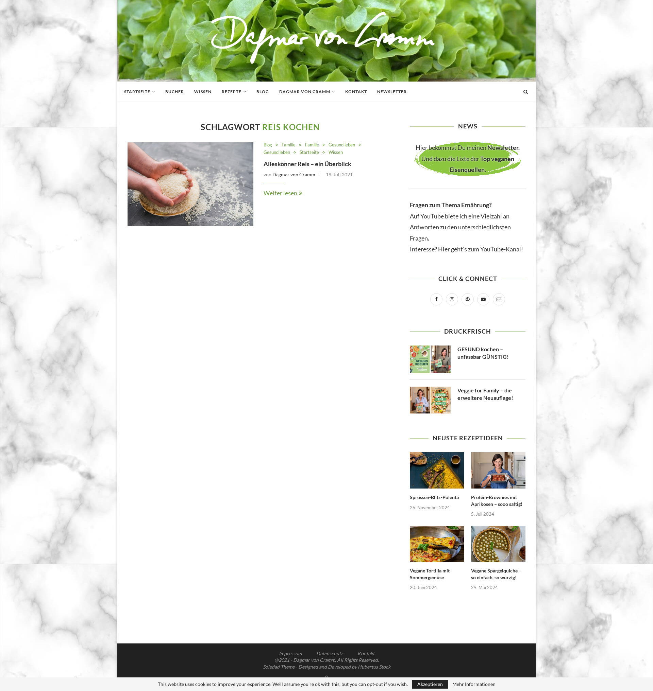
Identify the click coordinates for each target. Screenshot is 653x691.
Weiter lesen (280, 193)
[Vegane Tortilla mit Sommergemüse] (437, 544)
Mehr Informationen (474, 684)
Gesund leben (342, 144)
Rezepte (231, 91)
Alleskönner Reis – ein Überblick (307, 163)
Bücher (174, 91)
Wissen (203, 91)
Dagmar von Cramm (304, 91)
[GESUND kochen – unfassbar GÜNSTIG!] (430, 359)
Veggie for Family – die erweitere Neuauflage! (485, 394)
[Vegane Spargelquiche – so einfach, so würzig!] (498, 544)
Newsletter (392, 91)
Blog (262, 91)
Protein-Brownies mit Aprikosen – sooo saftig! (496, 500)
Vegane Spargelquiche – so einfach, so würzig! (496, 574)
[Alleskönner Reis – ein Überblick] (190, 184)
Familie (289, 144)
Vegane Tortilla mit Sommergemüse (430, 574)
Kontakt (356, 91)
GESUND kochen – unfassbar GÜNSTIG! (483, 353)
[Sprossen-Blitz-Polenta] (437, 470)
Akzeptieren (430, 684)
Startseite (137, 91)
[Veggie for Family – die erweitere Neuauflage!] (430, 400)
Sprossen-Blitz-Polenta (434, 497)
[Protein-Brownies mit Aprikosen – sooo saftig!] (498, 470)
